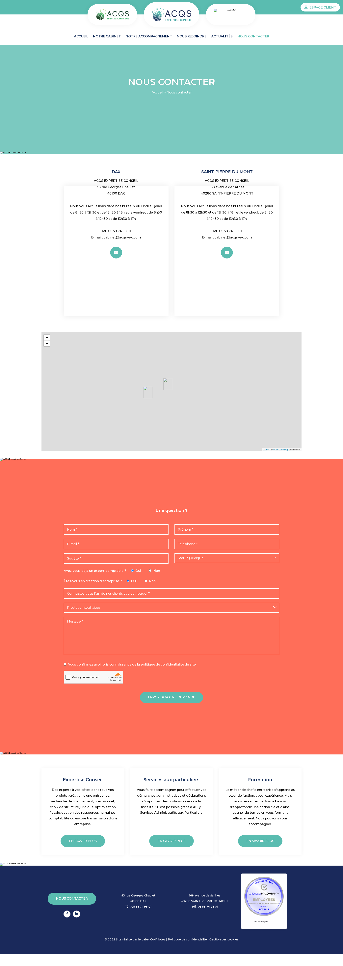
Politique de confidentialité (187, 939)
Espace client (322, 7)
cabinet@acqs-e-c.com (122, 237)
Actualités (222, 36)
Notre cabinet (107, 36)
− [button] (47, 343)
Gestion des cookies (224, 939)
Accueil (81, 36)
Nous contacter (253, 36)
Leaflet (266, 449)
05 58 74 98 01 (119, 231)
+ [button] (47, 337)
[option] (116, 163)
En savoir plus (83, 841)
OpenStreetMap (280, 449)
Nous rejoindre (191, 36)
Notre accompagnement (149, 36)
